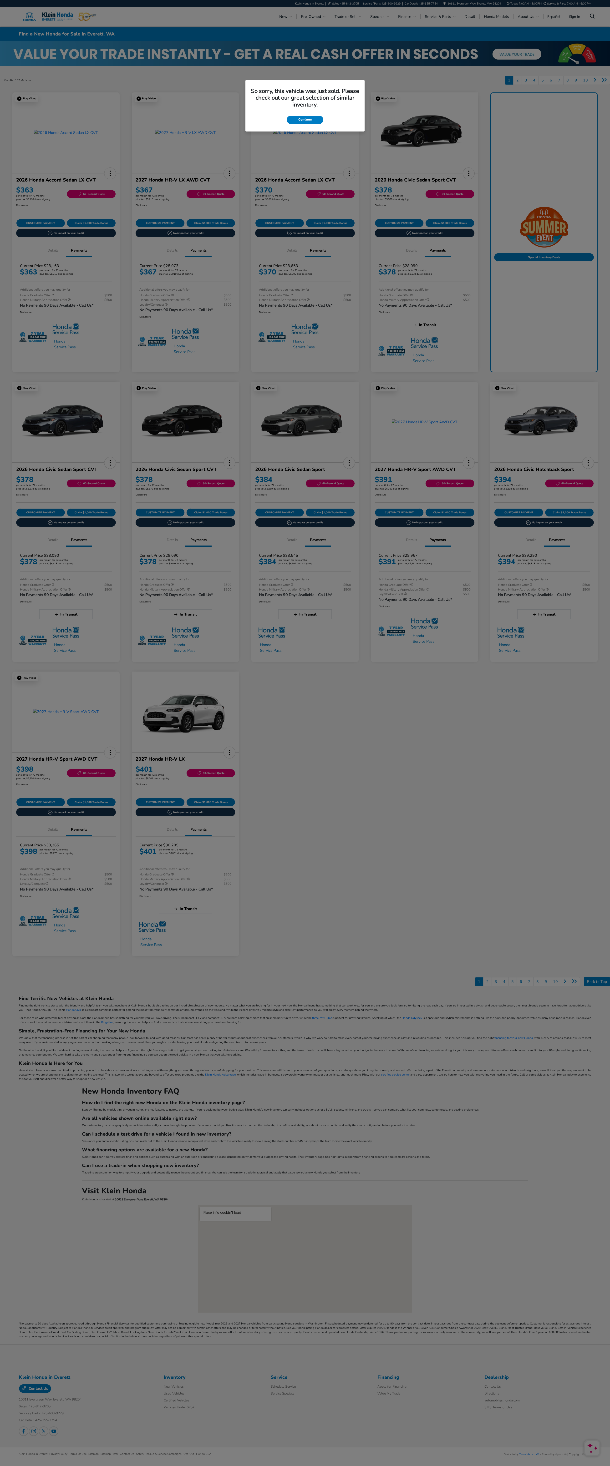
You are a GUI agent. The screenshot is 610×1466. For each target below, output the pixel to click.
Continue (305, 119)
